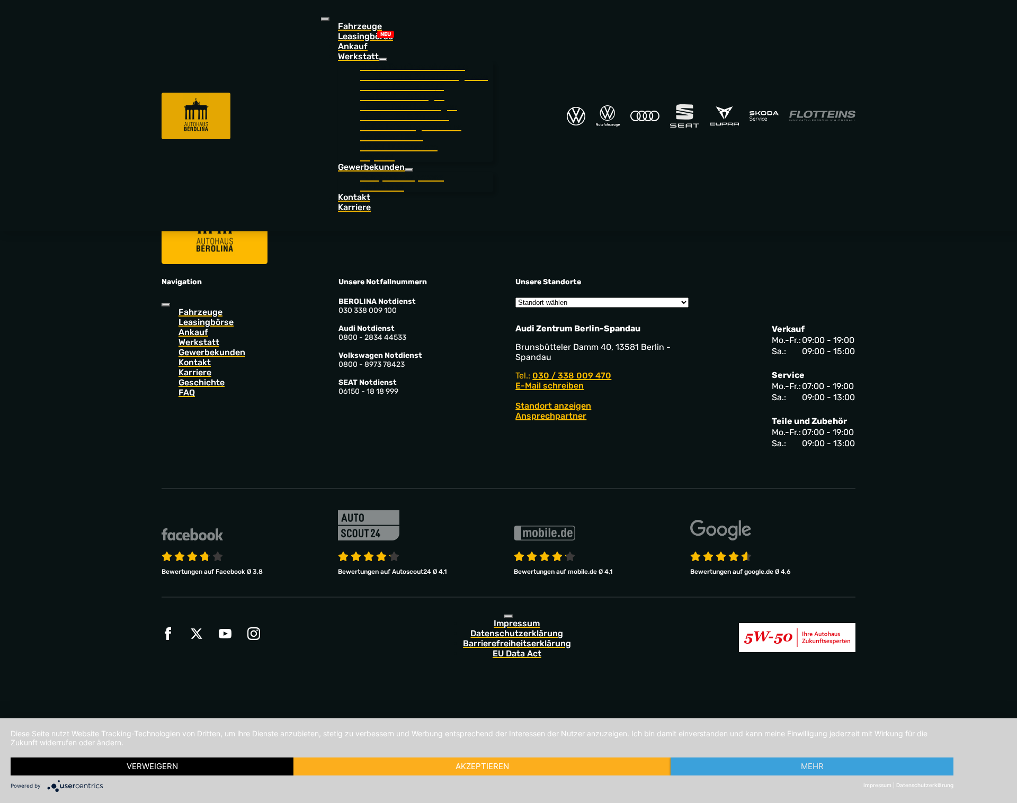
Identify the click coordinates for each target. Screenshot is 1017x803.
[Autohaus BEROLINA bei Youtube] (225, 633)
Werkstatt (199, 342)
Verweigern (152, 766)
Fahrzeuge (360, 26)
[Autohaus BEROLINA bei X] (196, 633)
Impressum (517, 623)
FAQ (187, 392)
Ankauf (353, 46)
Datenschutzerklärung (516, 633)
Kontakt (354, 197)
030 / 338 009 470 (571, 376)
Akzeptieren (482, 766)
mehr (812, 766)
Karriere (354, 207)
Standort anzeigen (553, 406)
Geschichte (202, 382)
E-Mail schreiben (549, 386)
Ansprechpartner (550, 416)
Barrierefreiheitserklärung (517, 643)
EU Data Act (517, 653)
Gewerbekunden (212, 352)
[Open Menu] (325, 19)
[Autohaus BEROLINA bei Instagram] (253, 633)
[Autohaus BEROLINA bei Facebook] (168, 633)
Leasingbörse (365, 36)
